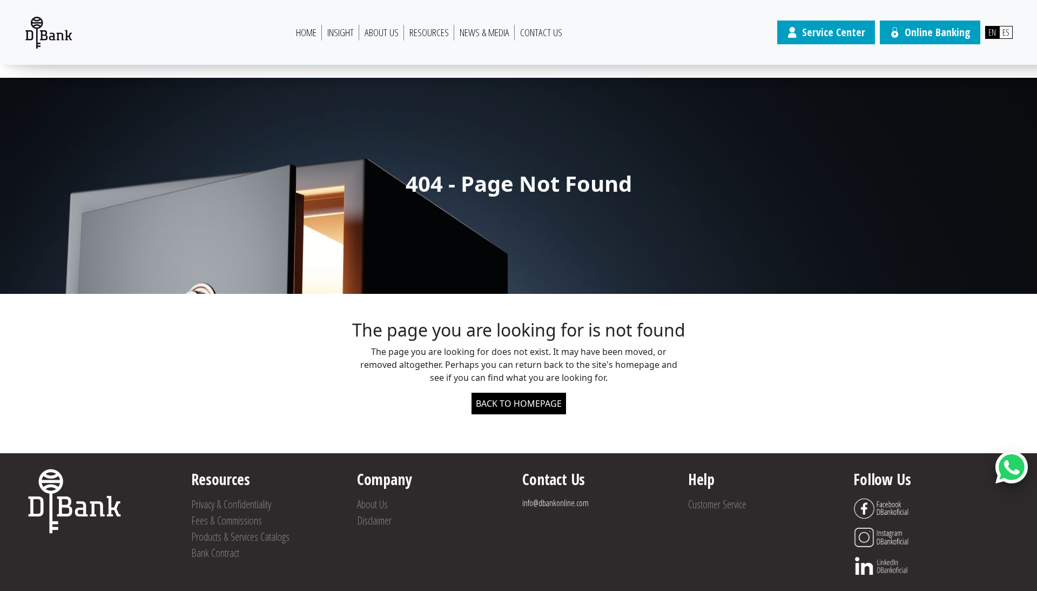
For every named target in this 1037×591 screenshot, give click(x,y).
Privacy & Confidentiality (231, 504)
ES (1005, 32)
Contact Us (541, 32)
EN (992, 32)
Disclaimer (374, 520)
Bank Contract (215, 553)
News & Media (484, 32)
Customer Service (717, 504)
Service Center (833, 32)
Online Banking (938, 32)
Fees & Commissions (226, 520)
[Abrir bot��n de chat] (1011, 467)
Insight (340, 32)
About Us (382, 32)
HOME (306, 32)
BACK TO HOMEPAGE (519, 403)
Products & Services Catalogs (240, 536)
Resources (429, 32)
